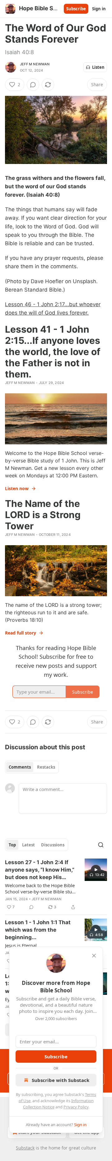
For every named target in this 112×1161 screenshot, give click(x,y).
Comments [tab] (20, 767)
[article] (56, 885)
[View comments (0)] (33, 84)
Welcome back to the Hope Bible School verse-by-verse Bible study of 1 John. (41, 888)
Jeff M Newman (35, 64)
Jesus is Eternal (21, 945)
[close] (94, 956)
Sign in (99, 9)
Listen (98, 67)
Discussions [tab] (52, 845)
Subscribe (76, 9)
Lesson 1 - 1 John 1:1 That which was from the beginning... (38, 929)
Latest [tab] (28, 845)
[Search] (101, 845)
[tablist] (32, 767)
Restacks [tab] (46, 767)
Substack (25, 1148)
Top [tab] (12, 845)
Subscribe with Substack (60, 1080)
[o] (96, 870)
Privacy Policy (75, 1107)
